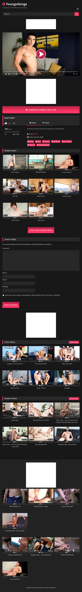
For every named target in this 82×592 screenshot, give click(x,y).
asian (38, 141)
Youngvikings (16, 4)
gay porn (46, 141)
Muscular (32, 145)
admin (36, 134)
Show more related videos (41, 230)
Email (5, 280)
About (33, 123)
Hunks (31, 141)
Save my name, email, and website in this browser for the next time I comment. (32, 295)
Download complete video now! (42, 110)
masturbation (67, 141)
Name (5, 273)
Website (5, 287)
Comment (5, 248)
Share (47, 123)
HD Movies (56, 141)
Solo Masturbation (44, 145)
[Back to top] (76, 586)
